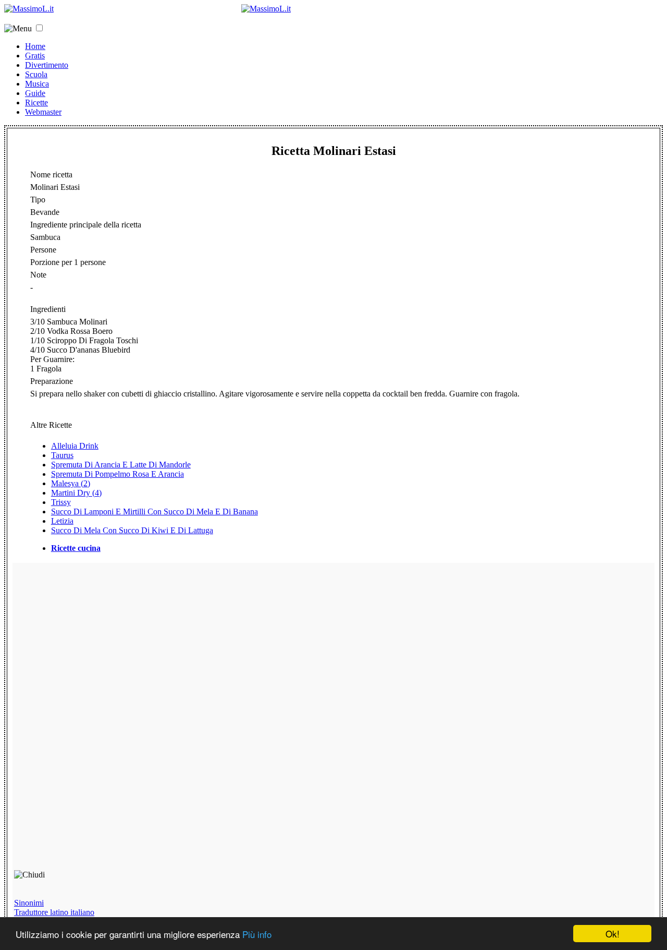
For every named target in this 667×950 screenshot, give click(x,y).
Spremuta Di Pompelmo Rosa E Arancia (117, 474)
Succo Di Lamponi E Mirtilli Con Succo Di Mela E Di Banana (154, 511)
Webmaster (43, 111)
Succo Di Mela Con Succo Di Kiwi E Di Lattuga (132, 530)
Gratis (35, 55)
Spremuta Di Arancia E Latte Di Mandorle (121, 464)
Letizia (62, 520)
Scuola (36, 74)
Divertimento (46, 65)
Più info (256, 934)
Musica (37, 83)
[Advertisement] (88, 720)
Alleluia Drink (74, 445)
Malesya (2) (70, 483)
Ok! (613, 933)
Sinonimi (29, 902)
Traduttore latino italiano (54, 912)
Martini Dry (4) (76, 492)
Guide (35, 93)
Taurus (62, 455)
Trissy (61, 502)
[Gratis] (266, 8)
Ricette (36, 102)
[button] (39, 28)
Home (35, 46)
